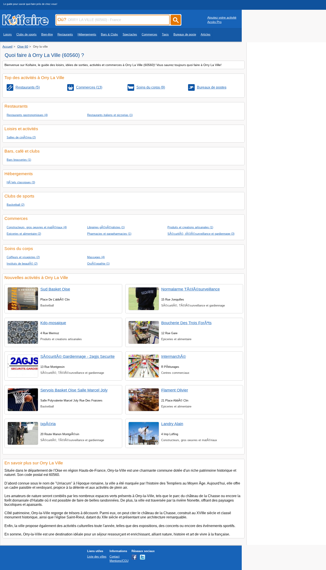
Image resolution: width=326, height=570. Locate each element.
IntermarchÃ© (173, 356)
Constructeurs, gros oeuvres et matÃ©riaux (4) (37, 227)
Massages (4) (96, 257)
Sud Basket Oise (55, 289)
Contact (115, 556)
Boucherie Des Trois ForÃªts (186, 323)
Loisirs (7, 34)
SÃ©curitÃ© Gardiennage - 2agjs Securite (77, 356)
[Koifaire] (25, 24)
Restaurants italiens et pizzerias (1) (110, 115)
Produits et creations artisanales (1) (190, 227)
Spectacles (130, 34)
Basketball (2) (15, 204)
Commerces (149, 34)
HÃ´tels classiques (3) (21, 182)
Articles (205, 34)
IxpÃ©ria (48, 424)
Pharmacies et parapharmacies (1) (109, 233)
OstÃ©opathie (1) (98, 263)
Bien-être (47, 34)
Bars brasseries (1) (19, 159)
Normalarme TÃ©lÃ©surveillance (190, 289)
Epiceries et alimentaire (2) (24, 233)
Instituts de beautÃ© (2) (22, 263)
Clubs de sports (26, 34)
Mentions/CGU (119, 560)
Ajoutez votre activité (221, 17)
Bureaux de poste (184, 34)
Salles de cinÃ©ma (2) (21, 137)
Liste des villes (96, 556)
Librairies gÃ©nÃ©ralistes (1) (106, 227)
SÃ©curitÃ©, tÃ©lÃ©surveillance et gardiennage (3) (200, 233)
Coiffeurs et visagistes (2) (23, 257)
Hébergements (87, 34)
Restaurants (65, 34)
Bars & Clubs (109, 34)
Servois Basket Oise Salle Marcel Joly (74, 390)
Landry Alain (172, 424)
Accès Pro (214, 22)
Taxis (165, 34)
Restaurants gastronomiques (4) (27, 115)
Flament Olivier (174, 390)
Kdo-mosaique (53, 323)
